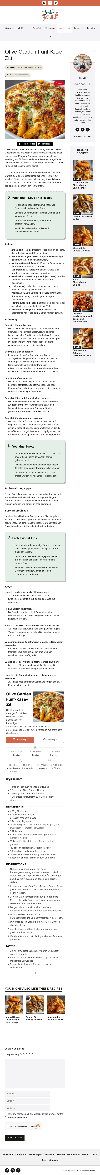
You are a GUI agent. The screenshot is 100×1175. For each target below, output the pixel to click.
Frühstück (37, 28)
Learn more (82, 136)
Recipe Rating (12, 1054)
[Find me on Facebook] (77, 129)
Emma (12, 67)
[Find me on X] (83, 129)
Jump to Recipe (28, 144)
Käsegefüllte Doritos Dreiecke (55, 1018)
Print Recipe (46, 144)
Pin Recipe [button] (51, 739)
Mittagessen (50, 28)
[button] (50, 37)
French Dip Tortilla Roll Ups (34, 1018)
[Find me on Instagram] (88, 129)
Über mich (90, 28)
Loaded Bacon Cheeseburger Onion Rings (12, 1020)
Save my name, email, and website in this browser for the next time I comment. (35, 1116)
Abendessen (64, 28)
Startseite (9, 28)
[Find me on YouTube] (18, 1170)
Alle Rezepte (23, 28)
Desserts (78, 28)
